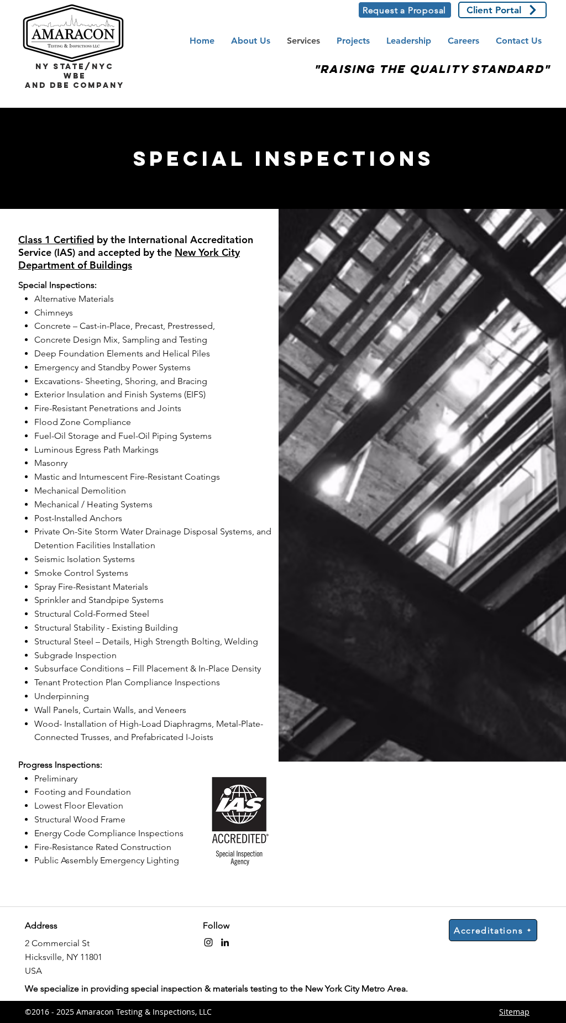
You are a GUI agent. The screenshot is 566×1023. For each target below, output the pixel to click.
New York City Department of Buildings (129, 258)
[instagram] (208, 942)
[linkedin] (224, 942)
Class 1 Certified (56, 239)
